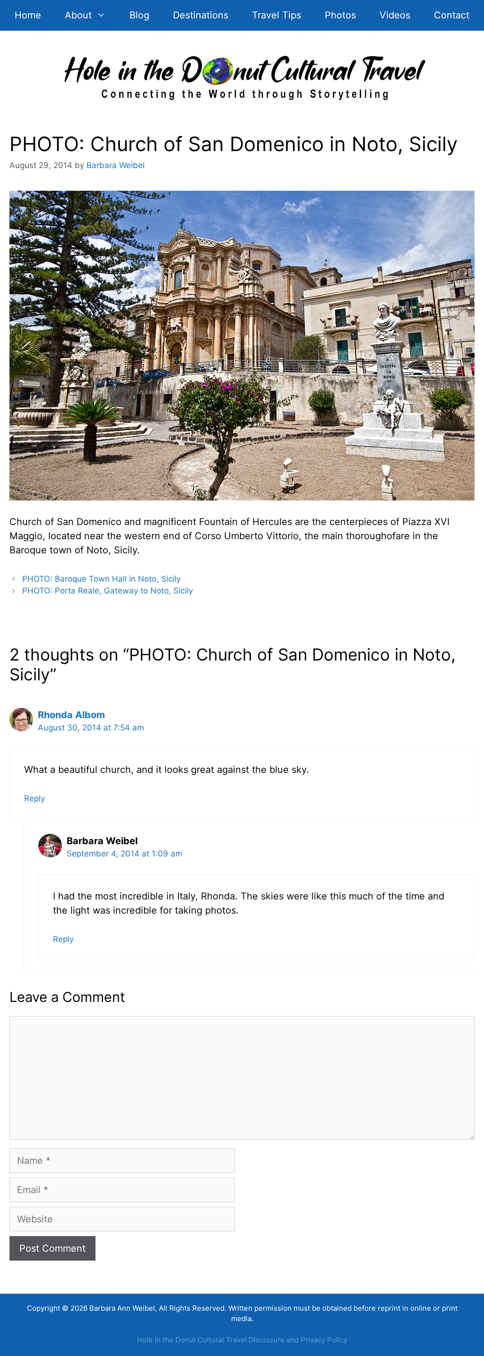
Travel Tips (276, 15)
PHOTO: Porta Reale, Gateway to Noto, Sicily (107, 590)
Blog (139, 15)
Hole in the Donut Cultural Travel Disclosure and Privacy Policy (242, 1339)
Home (28, 15)
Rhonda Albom (71, 714)
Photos (340, 15)
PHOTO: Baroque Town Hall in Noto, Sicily (101, 579)
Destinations (200, 15)
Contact (451, 15)
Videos (395, 15)
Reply (34, 798)
